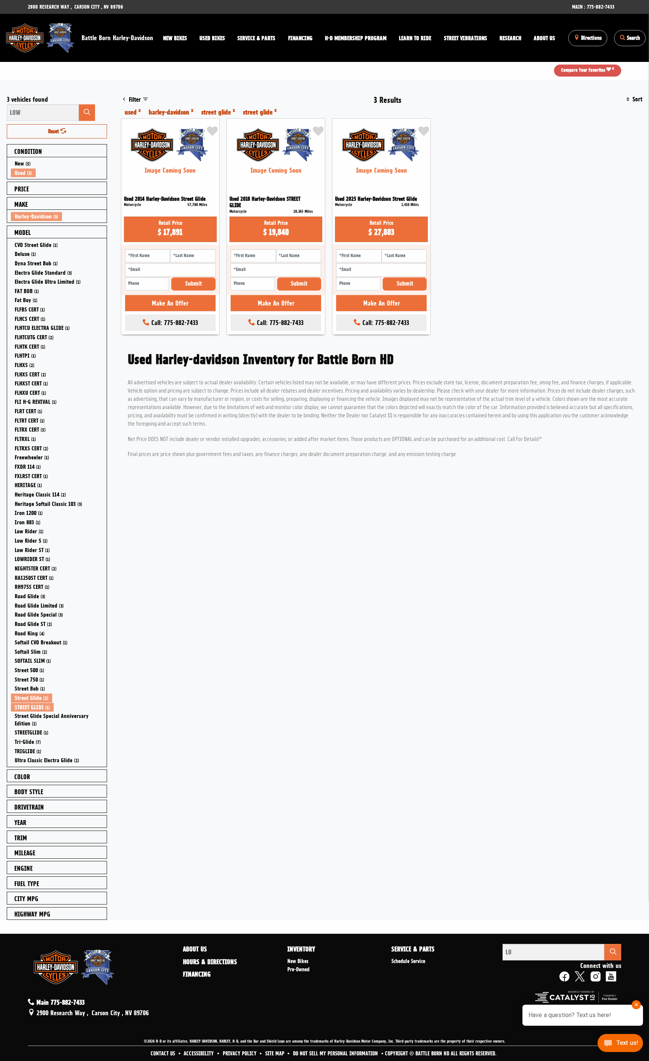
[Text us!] (620, 1045)
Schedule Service (408, 961)
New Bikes (297, 961)
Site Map (275, 1053)
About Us (195, 949)
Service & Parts (413, 949)
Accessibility (199, 1053)
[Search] (87, 112)
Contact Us (164, 1053)
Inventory (301, 949)
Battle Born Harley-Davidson (117, 37)
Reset (54, 131)
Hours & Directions (210, 962)
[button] (175, 38)
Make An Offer (170, 303)
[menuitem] (59, 163)
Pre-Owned (298, 969)
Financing (197, 974)
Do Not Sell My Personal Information (336, 1053)
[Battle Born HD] (41, 36)
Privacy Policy (240, 1053)
